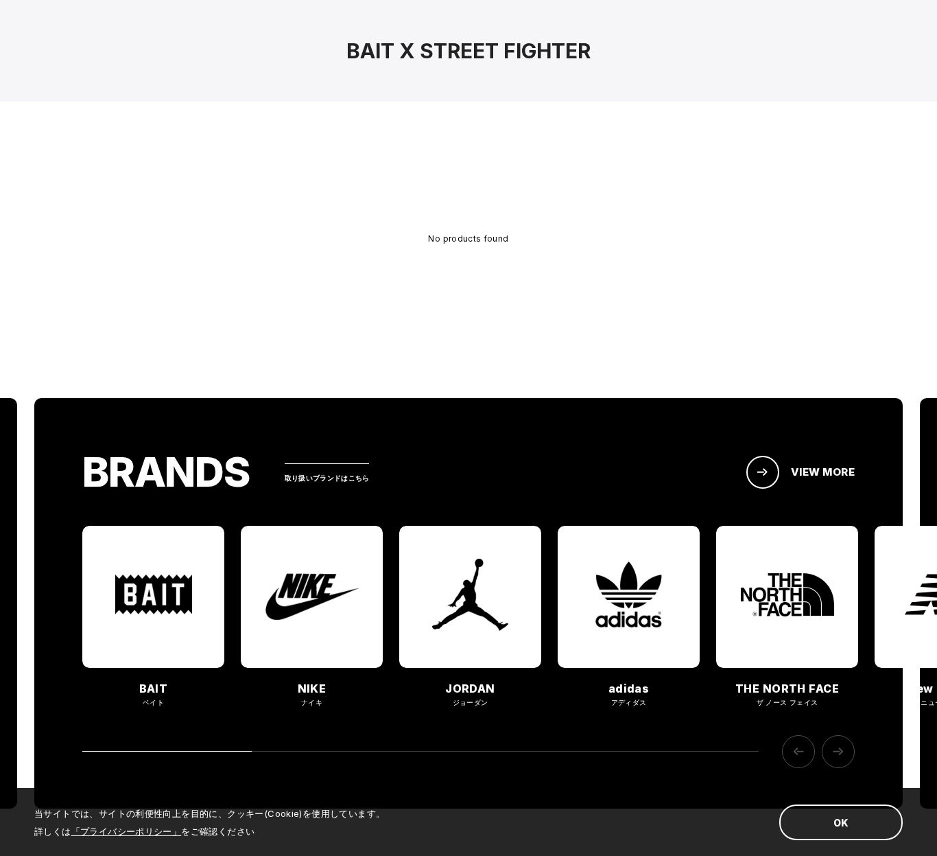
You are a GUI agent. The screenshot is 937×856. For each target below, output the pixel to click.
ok (841, 823)
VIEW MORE (823, 471)
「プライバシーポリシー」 (126, 831)
